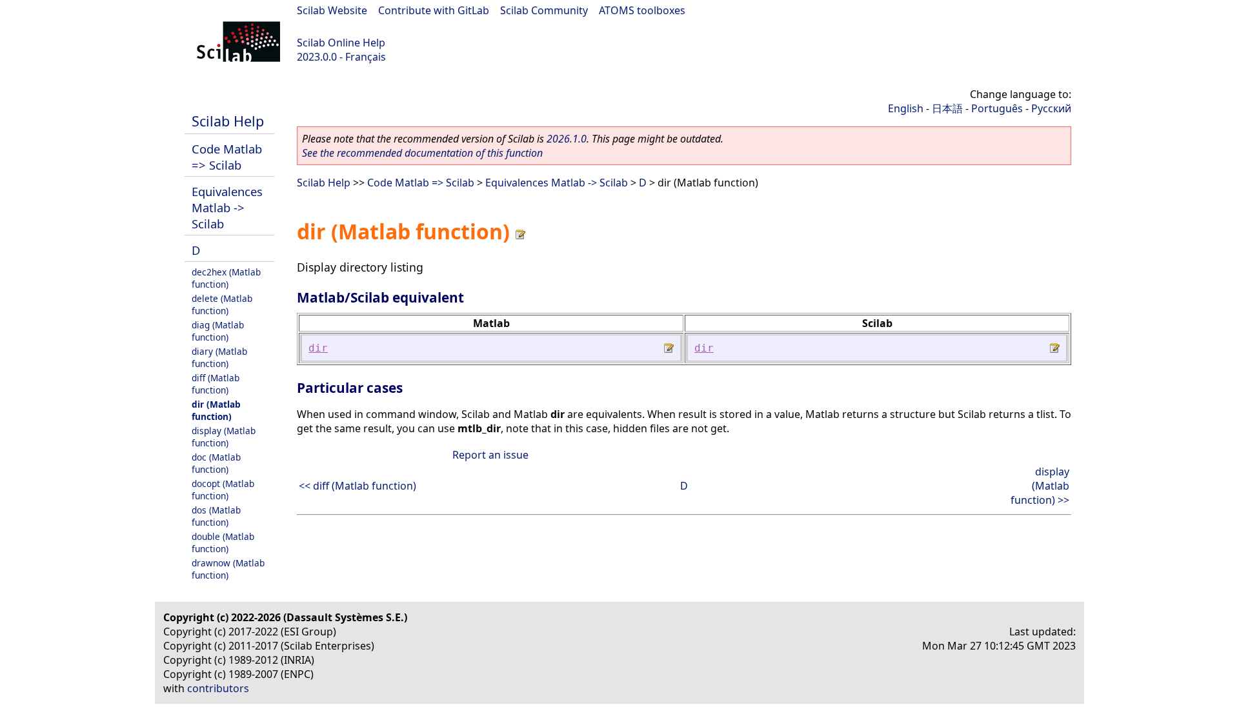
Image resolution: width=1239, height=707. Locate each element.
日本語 (947, 108)
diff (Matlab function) (215, 384)
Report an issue (490, 455)
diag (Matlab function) (218, 331)
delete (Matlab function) (222, 304)
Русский (1051, 108)
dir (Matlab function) (216, 410)
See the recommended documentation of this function (422, 153)
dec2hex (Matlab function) (226, 278)
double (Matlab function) (223, 542)
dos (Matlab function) (216, 516)
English (905, 108)
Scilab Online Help (341, 42)
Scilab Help (228, 121)
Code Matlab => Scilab (227, 157)
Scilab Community (544, 10)
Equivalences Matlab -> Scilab (227, 207)
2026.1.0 (567, 139)
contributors (218, 688)
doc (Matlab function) (216, 463)
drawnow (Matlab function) (228, 569)
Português (997, 108)
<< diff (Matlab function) (357, 486)
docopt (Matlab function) (223, 489)
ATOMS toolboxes (642, 10)
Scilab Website (332, 10)
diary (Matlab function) (219, 357)
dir (318, 348)
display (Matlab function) (224, 436)
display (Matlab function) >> (1040, 485)
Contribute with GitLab (433, 10)
